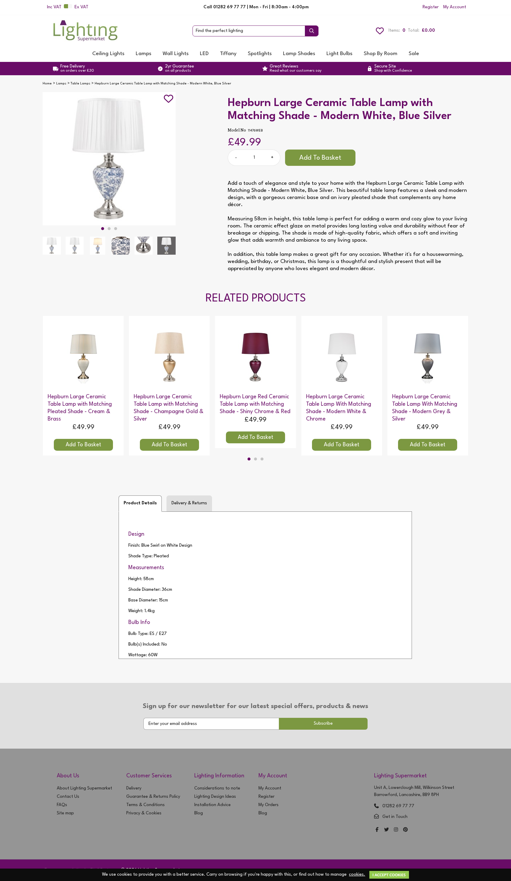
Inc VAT (54, 7)
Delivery (133, 788)
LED (204, 53)
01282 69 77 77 (398, 806)
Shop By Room (380, 53)
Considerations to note (217, 788)
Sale (414, 53)
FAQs (62, 805)
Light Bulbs (339, 53)
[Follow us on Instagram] (396, 830)
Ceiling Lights (108, 53)
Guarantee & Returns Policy (153, 797)
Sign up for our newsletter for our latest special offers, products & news (255, 706)
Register (431, 7)
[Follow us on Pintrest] (405, 830)
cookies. (357, 874)
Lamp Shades (299, 53)
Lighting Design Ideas (215, 797)
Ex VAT (81, 7)
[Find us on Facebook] (377, 830)
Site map (65, 813)
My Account (454, 7)
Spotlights (260, 53)
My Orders (268, 805)
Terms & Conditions (145, 805)
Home (47, 83)
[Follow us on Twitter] (386, 830)
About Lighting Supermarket (84, 788)
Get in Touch (394, 817)
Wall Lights (176, 53)
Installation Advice (212, 805)
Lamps (143, 53)
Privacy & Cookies (143, 813)
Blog (198, 813)
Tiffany (228, 53)
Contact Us (68, 797)
